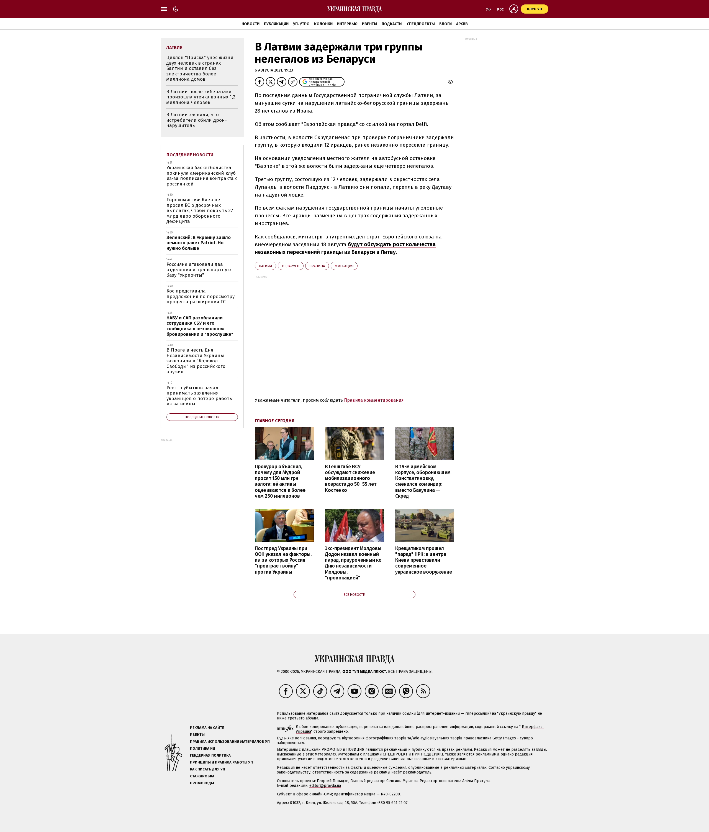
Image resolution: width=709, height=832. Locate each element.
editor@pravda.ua (325, 785)
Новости (251, 24)
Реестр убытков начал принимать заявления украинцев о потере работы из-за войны (199, 396)
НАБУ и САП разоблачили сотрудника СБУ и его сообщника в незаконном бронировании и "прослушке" (199, 326)
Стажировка (202, 776)
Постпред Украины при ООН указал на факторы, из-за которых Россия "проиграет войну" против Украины (283, 560)
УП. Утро (301, 24)
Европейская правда (329, 124)
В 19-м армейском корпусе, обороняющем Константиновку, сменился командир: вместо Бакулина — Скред (423, 481)
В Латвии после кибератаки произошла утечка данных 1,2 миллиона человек (200, 97)
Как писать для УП (207, 769)
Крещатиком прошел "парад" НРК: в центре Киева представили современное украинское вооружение (423, 560)
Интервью (347, 24)
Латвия (265, 266)
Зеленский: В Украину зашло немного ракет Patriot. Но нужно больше (198, 243)
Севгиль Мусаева (402, 780)
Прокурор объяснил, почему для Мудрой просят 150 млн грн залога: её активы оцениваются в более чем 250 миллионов (280, 481)
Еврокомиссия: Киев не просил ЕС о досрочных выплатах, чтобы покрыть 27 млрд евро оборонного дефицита (199, 210)
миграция (344, 266)
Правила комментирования (374, 400)
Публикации (276, 24)
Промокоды (202, 783)
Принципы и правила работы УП (221, 762)
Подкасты (392, 24)
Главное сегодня (274, 420)
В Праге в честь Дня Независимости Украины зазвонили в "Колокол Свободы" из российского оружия (195, 361)
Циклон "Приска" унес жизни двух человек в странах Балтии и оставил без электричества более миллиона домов (199, 68)
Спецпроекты (421, 24)
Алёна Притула (476, 780)
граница (317, 266)
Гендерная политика (210, 755)
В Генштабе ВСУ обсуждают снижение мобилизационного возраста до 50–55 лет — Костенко (353, 478)
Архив (462, 24)
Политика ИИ (202, 748)
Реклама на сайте (207, 728)
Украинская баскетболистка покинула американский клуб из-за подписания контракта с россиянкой (201, 176)
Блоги (445, 24)
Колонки (323, 24)
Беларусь (290, 266)
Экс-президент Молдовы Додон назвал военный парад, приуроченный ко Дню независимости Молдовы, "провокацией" (353, 563)
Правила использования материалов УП (230, 741)
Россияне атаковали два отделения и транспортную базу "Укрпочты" (198, 269)
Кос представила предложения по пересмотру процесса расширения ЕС (200, 296)
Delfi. (422, 124)
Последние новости (190, 154)
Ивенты (369, 24)
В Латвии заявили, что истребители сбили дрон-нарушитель (196, 120)
